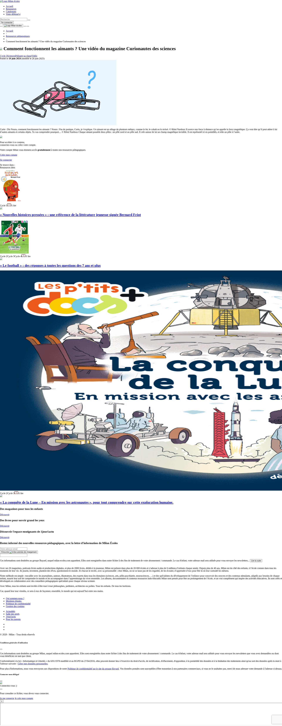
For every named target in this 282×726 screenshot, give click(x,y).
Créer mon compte (8, 155)
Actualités (10, 611)
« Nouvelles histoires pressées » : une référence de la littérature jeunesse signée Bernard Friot (70, 215)
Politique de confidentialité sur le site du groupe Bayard (93, 668)
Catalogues (11, 11)
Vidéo (34, 56)
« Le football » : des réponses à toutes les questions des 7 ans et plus (50, 265)
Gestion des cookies (15, 606)
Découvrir (4, 514)
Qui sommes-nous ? (15, 598)
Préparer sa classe (23, 56)
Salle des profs (12, 614)
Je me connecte (7, 698)
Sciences (11, 56)
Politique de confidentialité (18, 603)
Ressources (11, 9)
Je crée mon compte (24, 698)
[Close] (1, 649)
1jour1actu (11, 616)
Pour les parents (13, 619)
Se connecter (6, 22)
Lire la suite (256, 561)
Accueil (9, 6)
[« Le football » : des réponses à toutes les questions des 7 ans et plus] (14, 253)
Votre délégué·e (13, 14)
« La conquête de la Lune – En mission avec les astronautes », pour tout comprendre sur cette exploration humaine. (86, 502)
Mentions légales (13, 601)
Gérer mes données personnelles (33, 663)
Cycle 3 (3, 56)
